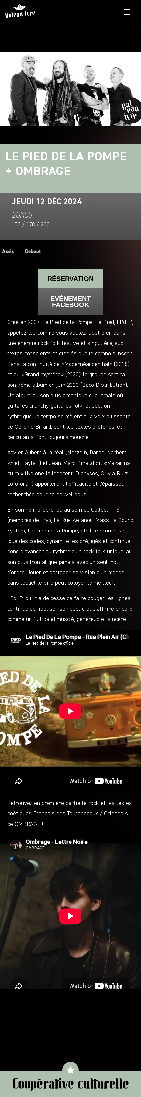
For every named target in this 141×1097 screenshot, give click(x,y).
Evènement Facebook (70, 301)
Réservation (70, 278)
